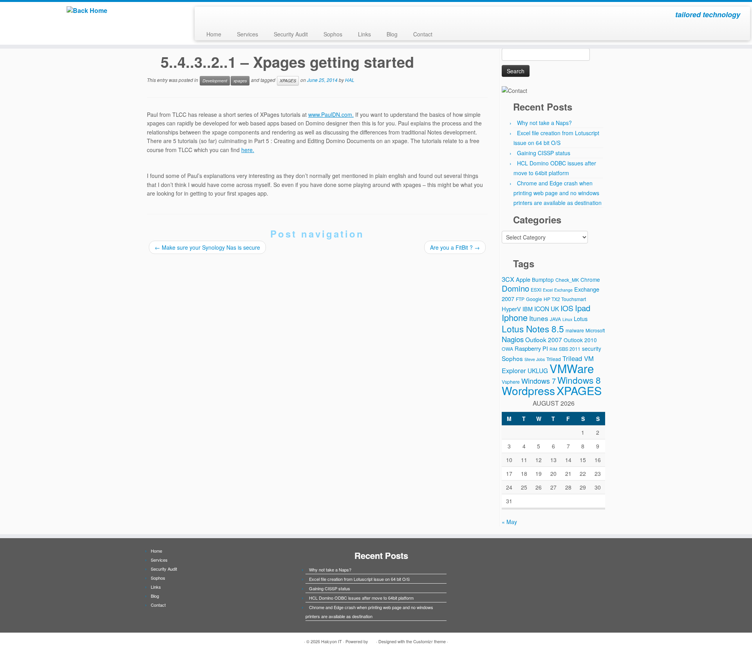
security (591, 348)
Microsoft (595, 330)
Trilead (553, 359)
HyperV (511, 309)
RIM (553, 349)
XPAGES (288, 80)
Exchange (563, 290)
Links (364, 34)
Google (534, 299)
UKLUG (538, 370)
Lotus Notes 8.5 (533, 328)
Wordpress (528, 390)
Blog (392, 34)
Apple (523, 279)
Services (247, 34)
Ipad (582, 308)
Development (214, 80)
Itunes (538, 318)
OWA (507, 348)
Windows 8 (579, 380)
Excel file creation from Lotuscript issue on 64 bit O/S (359, 579)
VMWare (572, 368)
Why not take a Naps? (544, 123)
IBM (527, 309)
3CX (508, 279)
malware (575, 330)
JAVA (555, 319)
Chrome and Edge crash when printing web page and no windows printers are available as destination (557, 193)
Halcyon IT (331, 641)
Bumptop (543, 279)
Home (213, 34)
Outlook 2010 (580, 340)
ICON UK (546, 308)
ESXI (536, 289)
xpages (240, 80)
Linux (567, 319)
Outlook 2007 (543, 339)
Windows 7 (538, 380)
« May (509, 522)
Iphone (515, 317)
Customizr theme (429, 641)
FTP (520, 299)
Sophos (333, 34)
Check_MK (567, 279)
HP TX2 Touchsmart (565, 299)
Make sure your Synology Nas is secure (207, 247)
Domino (515, 288)
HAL (349, 79)
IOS (566, 308)
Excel (548, 290)
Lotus (581, 318)
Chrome (590, 279)
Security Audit (291, 34)
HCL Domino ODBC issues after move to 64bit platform (361, 598)
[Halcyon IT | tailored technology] (87, 10)
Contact (422, 34)
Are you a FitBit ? (455, 247)
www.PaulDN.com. (331, 114)
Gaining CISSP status (543, 153)
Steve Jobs (534, 359)
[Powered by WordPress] (372, 639)
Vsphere (511, 381)
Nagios (513, 339)
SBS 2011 (569, 348)
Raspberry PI (531, 348)
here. (247, 150)
